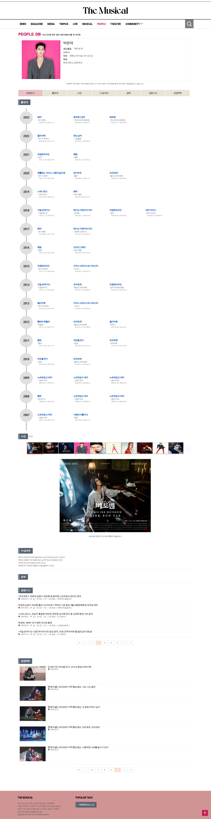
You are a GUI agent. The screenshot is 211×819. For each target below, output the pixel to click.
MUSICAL (87, 24)
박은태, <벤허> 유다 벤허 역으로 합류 (35, 622)
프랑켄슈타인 (43, 154)
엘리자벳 (41, 135)
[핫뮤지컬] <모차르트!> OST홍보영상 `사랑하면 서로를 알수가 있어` (78, 747)
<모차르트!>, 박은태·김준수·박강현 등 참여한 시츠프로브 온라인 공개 (49, 596)
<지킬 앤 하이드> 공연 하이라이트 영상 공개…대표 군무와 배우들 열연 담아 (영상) (55, 631)
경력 (129, 93)
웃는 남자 (77, 135)
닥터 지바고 (151, 210)
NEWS (23, 24)
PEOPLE (101, 24)
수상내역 (104, 93)
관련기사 (153, 93)
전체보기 (30, 93)
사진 (79, 93)
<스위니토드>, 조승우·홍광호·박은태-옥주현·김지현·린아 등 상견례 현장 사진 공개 (55, 614)
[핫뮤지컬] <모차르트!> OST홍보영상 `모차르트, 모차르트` (74, 727)
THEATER (115, 24)
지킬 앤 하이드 (43, 210)
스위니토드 (42, 191)
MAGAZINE (37, 24)
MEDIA (51, 24)
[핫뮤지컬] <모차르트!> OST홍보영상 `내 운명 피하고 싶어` (74, 707)
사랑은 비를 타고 (80, 414)
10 (117, 770)
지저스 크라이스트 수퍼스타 (85, 266)
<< (79, 643)
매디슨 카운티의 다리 (82, 210)
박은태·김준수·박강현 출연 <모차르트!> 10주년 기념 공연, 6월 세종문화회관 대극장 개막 (58, 605)
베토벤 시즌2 (79, 117)
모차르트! (114, 173)
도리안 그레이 (79, 247)
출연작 (55, 93)
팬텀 (75, 154)
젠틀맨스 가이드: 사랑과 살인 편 (51, 173)
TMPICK (63, 24)
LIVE (75, 24)
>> (130, 643)
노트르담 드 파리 (44, 377)
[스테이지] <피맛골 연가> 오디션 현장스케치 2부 (69, 667)
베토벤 (113, 117)
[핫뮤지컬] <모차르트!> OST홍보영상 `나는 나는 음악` (72, 687)
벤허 (39, 117)
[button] (188, 448)
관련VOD (177, 93)
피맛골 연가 (78, 340)
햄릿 (39, 340)
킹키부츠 (77, 173)
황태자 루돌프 (43, 321)
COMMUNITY (132, 24)
